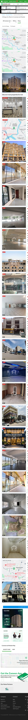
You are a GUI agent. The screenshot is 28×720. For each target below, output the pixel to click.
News (14, 701)
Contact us (3, 701)
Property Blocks (13, 1)
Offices (14, 21)
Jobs (2, 703)
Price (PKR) (3, 10)
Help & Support (4, 705)
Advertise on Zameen (5, 706)
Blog (14, 699)
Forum (14, 703)
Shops (19, 21)
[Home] (2, 1)
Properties (5, 1)
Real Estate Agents (17, 706)
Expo (14, 705)
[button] (4, 8)
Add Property (16, 708)
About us (3, 699)
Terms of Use (3, 708)
